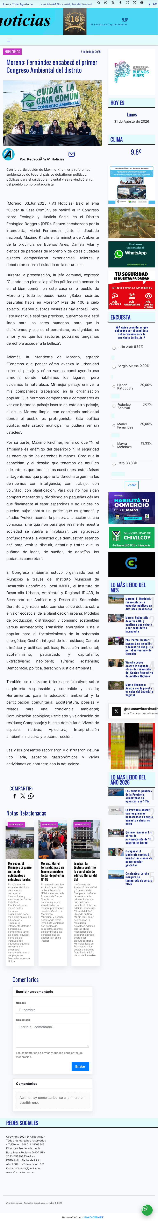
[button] (100, 4)
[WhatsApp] (107, 4)
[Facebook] (121, 4)
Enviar (80, 1066)
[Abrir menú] (8, 40)
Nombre (21, 1002)
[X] (114, 4)
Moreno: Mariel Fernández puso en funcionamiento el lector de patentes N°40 (52, 872)
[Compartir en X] (23, 796)
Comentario (23, 1019)
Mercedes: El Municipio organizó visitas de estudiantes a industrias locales (19, 872)
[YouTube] (143, 4)
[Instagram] (128, 4)
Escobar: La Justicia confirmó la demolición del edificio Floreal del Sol (85, 872)
